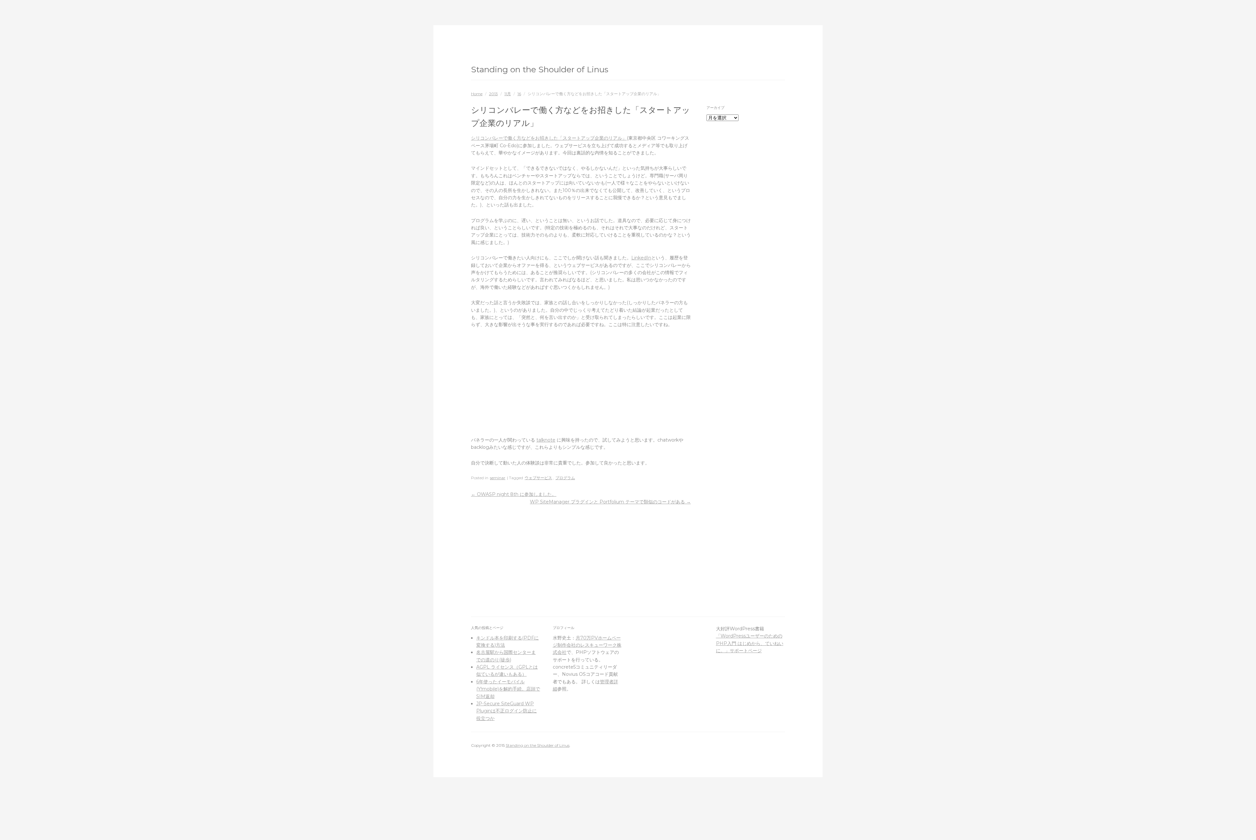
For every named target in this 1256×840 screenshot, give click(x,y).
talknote (545, 440)
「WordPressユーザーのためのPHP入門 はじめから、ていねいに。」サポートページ (749, 643)
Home (476, 93)
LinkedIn (641, 258)
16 (519, 93)
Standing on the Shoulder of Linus (539, 69)
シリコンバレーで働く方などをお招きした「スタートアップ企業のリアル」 (549, 138)
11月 (507, 93)
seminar (497, 477)
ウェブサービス (538, 477)
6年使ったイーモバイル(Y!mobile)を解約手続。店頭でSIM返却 (508, 689)
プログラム (565, 477)
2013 (493, 93)
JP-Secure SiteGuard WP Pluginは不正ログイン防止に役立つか (506, 711)
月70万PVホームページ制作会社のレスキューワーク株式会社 (587, 645)
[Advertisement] (581, 382)
